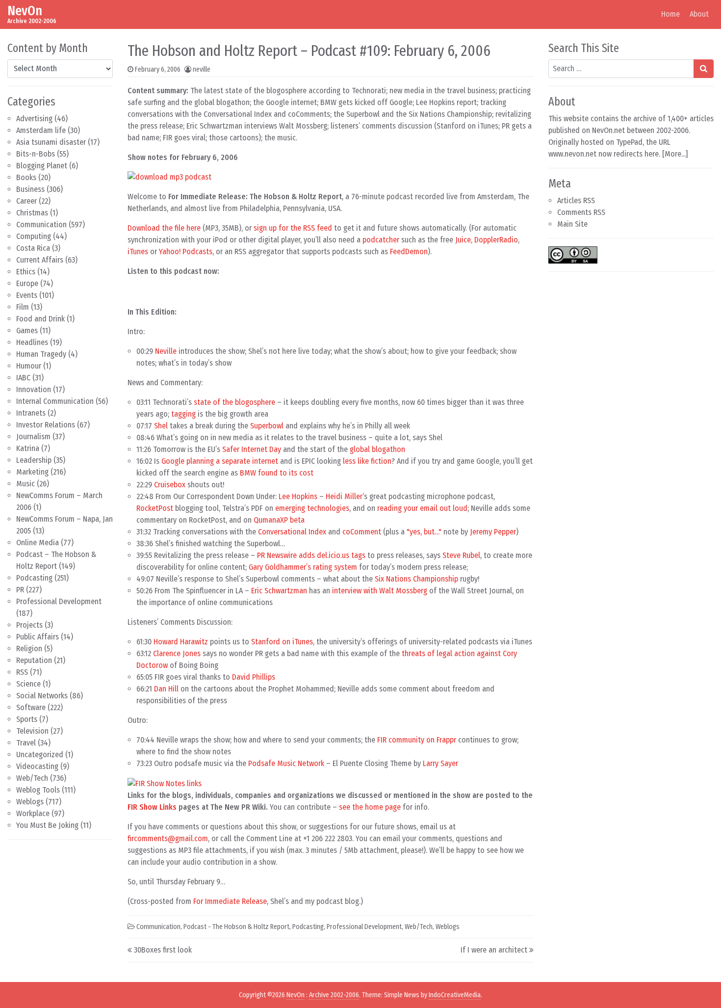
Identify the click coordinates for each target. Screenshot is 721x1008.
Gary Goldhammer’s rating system (303, 567)
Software (31, 707)
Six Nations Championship (416, 579)
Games (27, 330)
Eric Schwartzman (279, 590)
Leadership (34, 460)
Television (32, 731)
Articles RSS (576, 200)
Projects (29, 625)
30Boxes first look (163, 950)
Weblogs (30, 801)
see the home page (370, 807)
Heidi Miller (344, 496)
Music (25, 483)
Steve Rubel (461, 555)
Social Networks (42, 695)
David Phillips (253, 677)
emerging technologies (312, 508)
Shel (161, 425)
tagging (183, 414)
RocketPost (154, 508)
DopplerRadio (496, 239)
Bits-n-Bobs (35, 154)
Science (28, 684)
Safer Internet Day (251, 449)
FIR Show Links (152, 807)
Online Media (37, 542)
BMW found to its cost (276, 472)
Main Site (572, 224)
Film (22, 307)
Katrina (27, 448)
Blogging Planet (41, 165)
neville (201, 69)
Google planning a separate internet (219, 461)
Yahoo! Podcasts (185, 251)
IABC (23, 377)
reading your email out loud (422, 508)
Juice (463, 239)
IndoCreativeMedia (455, 995)
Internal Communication (55, 401)
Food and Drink (40, 318)
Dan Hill (166, 688)
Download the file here (164, 228)
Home (670, 14)
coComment (361, 531)
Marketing (32, 472)
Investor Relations (45, 424)
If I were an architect (494, 950)
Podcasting (34, 578)
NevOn (24, 10)
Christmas (32, 212)
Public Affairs (37, 636)
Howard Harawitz (181, 641)
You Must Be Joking (47, 825)
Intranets (31, 413)
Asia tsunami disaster (51, 142)
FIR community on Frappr (416, 739)
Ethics (25, 271)
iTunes (138, 251)
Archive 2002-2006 (334, 995)
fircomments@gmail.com (168, 838)
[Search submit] (704, 68)
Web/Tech (32, 778)
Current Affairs (39, 260)
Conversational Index (292, 531)
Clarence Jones (177, 653)
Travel (26, 742)
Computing (33, 236)
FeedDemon (409, 251)
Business (30, 189)
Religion (29, 648)
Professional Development (59, 601)
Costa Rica (33, 248)
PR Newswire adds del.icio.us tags (311, 555)
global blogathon (377, 449)
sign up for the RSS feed (293, 228)
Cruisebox (169, 484)
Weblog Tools (38, 790)
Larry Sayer (440, 763)
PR (20, 589)
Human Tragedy (41, 354)
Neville (166, 351)
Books (26, 177)
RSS (22, 672)
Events (26, 295)
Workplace (33, 813)
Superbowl (266, 425)
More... (675, 154)
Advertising (34, 118)
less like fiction (367, 461)
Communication (41, 224)
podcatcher (380, 239)
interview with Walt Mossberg (379, 590)
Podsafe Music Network (286, 763)
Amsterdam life (41, 130)
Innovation (33, 389)
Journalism (33, 436)
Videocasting (37, 766)
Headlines (32, 342)
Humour (28, 366)
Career (26, 201)
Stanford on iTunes (282, 641)
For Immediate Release (230, 901)
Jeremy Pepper (493, 531)
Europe (27, 283)
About (699, 14)
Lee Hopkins (298, 496)
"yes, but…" (424, 531)
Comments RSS (581, 212)
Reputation (34, 660)
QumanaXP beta (279, 520)
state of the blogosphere (234, 402)
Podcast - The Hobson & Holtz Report (236, 927)
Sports (26, 719)
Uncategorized (39, 754)
